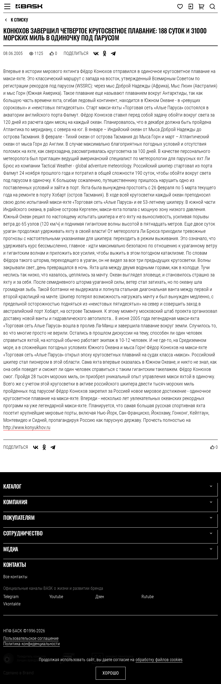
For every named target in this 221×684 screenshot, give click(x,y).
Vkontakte (11, 603)
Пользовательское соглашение (30, 638)
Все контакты (15, 576)
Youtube (56, 596)
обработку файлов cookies (159, 659)
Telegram (11, 596)
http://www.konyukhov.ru (26, 427)
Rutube (147, 596)
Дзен (99, 596)
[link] (29, 6)
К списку (19, 20)
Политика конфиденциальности (31, 643)
